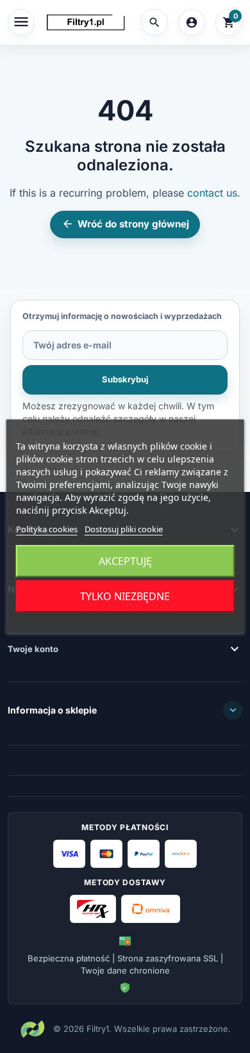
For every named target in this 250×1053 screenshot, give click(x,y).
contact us (212, 192)
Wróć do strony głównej (125, 224)
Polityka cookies (47, 529)
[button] (154, 22)
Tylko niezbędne (125, 596)
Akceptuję (125, 561)
